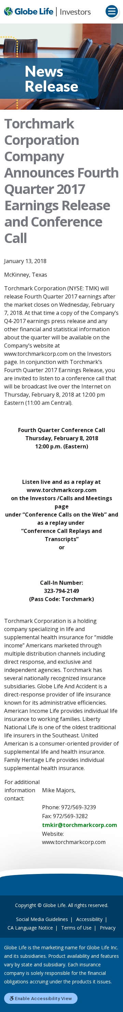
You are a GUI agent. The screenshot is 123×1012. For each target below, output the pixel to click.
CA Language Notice (30, 927)
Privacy (107, 927)
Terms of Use (76, 927)
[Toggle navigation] (112, 11)
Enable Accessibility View (43, 998)
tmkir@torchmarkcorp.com (79, 825)
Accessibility (89, 919)
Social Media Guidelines (42, 919)
